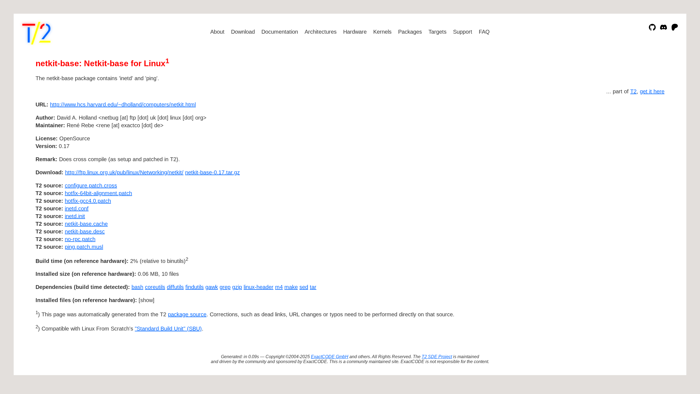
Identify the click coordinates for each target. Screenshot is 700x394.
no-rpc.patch (80, 239)
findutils (194, 287)
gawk (211, 287)
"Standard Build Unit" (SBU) (168, 329)
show (146, 300)
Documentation (279, 32)
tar (313, 287)
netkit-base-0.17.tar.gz (212, 172)
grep (225, 287)
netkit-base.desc (85, 231)
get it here (652, 91)
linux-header (258, 287)
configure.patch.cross (91, 185)
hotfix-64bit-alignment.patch (98, 193)
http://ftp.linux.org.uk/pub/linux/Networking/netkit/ (124, 172)
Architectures (321, 32)
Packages (410, 32)
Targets (437, 32)
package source (187, 314)
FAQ (484, 32)
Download (243, 32)
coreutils (155, 287)
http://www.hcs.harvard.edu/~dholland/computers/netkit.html (123, 105)
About (217, 32)
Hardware (355, 32)
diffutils (175, 287)
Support (462, 32)
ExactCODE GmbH (329, 356)
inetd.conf (77, 208)
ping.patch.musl (84, 247)
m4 (279, 287)
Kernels (382, 32)
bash (137, 287)
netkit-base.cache (86, 224)
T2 (633, 91)
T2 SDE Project (437, 356)
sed (303, 287)
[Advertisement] (648, 136)
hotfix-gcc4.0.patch (88, 201)
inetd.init (75, 216)
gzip (237, 287)
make (291, 287)
